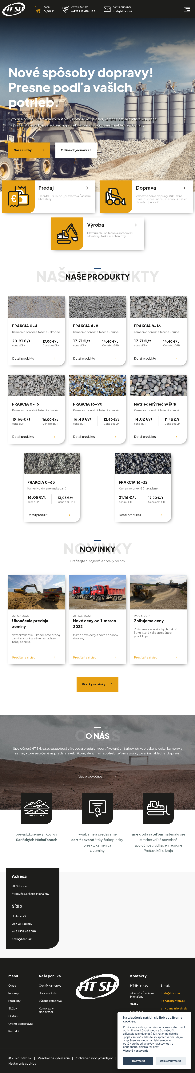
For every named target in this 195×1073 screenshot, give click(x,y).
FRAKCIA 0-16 (25, 404)
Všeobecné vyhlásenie (54, 1058)
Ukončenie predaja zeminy (30, 623)
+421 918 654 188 (24, 931)
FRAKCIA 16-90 (87, 404)
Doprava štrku (48, 993)
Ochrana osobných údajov (94, 1058)
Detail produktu (23, 358)
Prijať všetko (138, 1060)
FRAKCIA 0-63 (41, 482)
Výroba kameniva (50, 1000)
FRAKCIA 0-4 (25, 326)
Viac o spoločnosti (91, 776)
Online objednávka (75, 150)
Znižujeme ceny (149, 620)
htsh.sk (26, 1058)
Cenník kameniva (50, 985)
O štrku (13, 1016)
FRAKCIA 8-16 (147, 326)
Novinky (13, 993)
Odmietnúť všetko (170, 1060)
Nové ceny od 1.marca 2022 (94, 623)
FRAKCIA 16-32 (133, 482)
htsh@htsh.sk (22, 939)
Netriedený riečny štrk (155, 404)
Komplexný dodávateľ (46, 1009)
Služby (12, 1008)
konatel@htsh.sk (173, 1000)
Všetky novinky (93, 684)
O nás (12, 985)
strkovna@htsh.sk (174, 1008)
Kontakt (13, 1031)
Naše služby (23, 150)
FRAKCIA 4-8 (85, 326)
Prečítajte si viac (23, 657)
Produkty (14, 1000)
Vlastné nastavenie (136, 1050)
